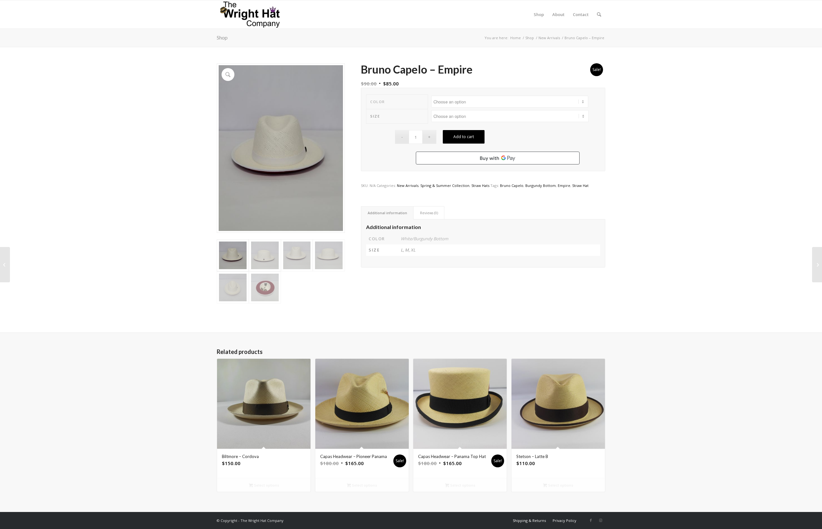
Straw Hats (480, 185)
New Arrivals (407, 185)
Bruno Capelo (511, 185)
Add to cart (463, 136)
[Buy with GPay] (498, 158)
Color (377, 101)
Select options (266, 485)
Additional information (387, 212)
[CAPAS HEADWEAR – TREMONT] (5, 264)
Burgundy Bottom (540, 185)
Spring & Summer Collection (444, 185)
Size (375, 116)
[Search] (599, 14)
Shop (222, 37)
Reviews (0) (429, 212)
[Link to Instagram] (600, 520)
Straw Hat (580, 185)
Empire (564, 185)
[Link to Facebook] (591, 520)
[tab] (387, 212)
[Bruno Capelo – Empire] (817, 264)
